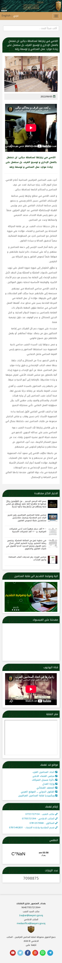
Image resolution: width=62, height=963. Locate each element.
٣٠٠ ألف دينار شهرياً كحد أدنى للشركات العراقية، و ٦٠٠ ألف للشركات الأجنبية (27, 530)
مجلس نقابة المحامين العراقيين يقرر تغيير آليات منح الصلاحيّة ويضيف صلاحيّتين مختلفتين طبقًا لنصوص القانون (27, 518)
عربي (16, 15)
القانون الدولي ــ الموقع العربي (38, 791)
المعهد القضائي (46, 787)
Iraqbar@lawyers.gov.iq (31, 915)
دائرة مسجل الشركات (43, 780)
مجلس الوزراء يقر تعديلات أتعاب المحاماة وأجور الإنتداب (27, 558)
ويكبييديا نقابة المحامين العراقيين (36, 795)
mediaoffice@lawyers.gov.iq (31, 923)
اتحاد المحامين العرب (44, 772)
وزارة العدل (48, 784)
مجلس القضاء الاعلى (43, 776)
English (6, 15)
